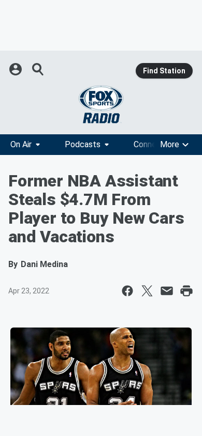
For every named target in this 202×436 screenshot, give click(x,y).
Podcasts (82, 144)
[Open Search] (38, 69)
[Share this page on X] (147, 291)
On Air (21, 144)
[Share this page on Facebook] (127, 291)
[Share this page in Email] (167, 291)
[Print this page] (186, 291)
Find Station (164, 71)
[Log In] (16, 69)
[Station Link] (101, 104)
